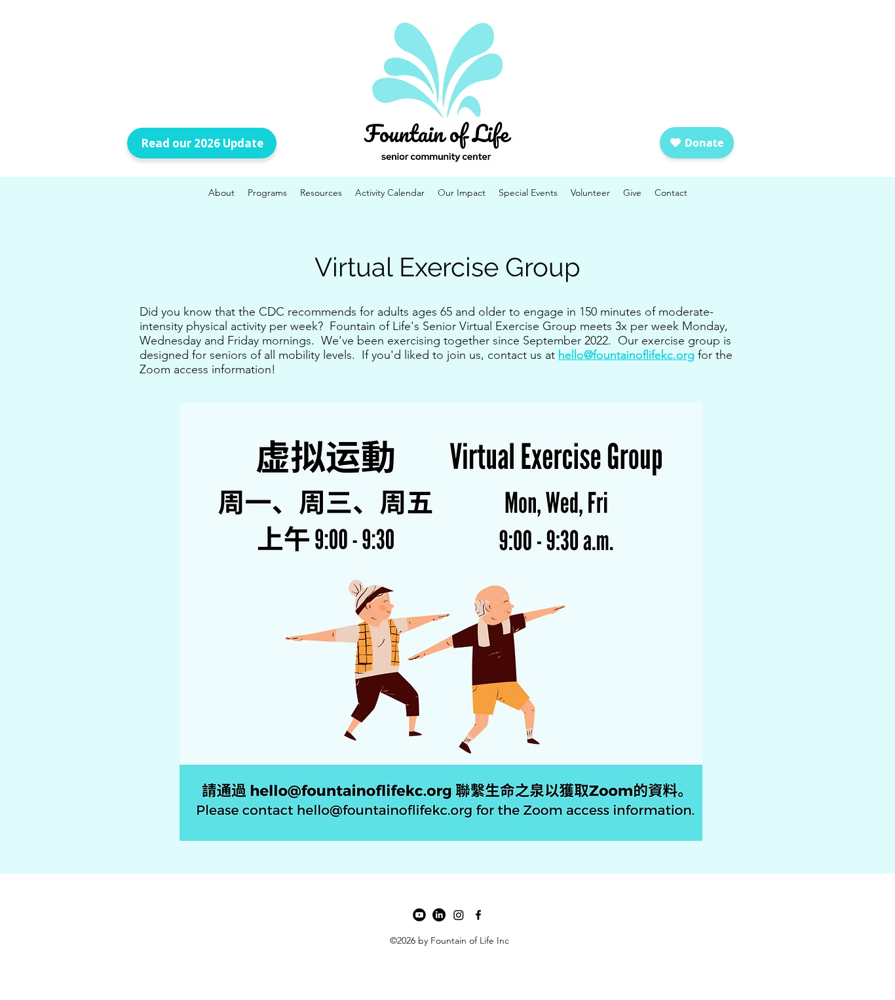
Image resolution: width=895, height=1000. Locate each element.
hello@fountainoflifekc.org (626, 355)
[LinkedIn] (439, 914)
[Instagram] (458, 914)
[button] (528, 192)
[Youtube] (419, 914)
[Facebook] (478, 914)
